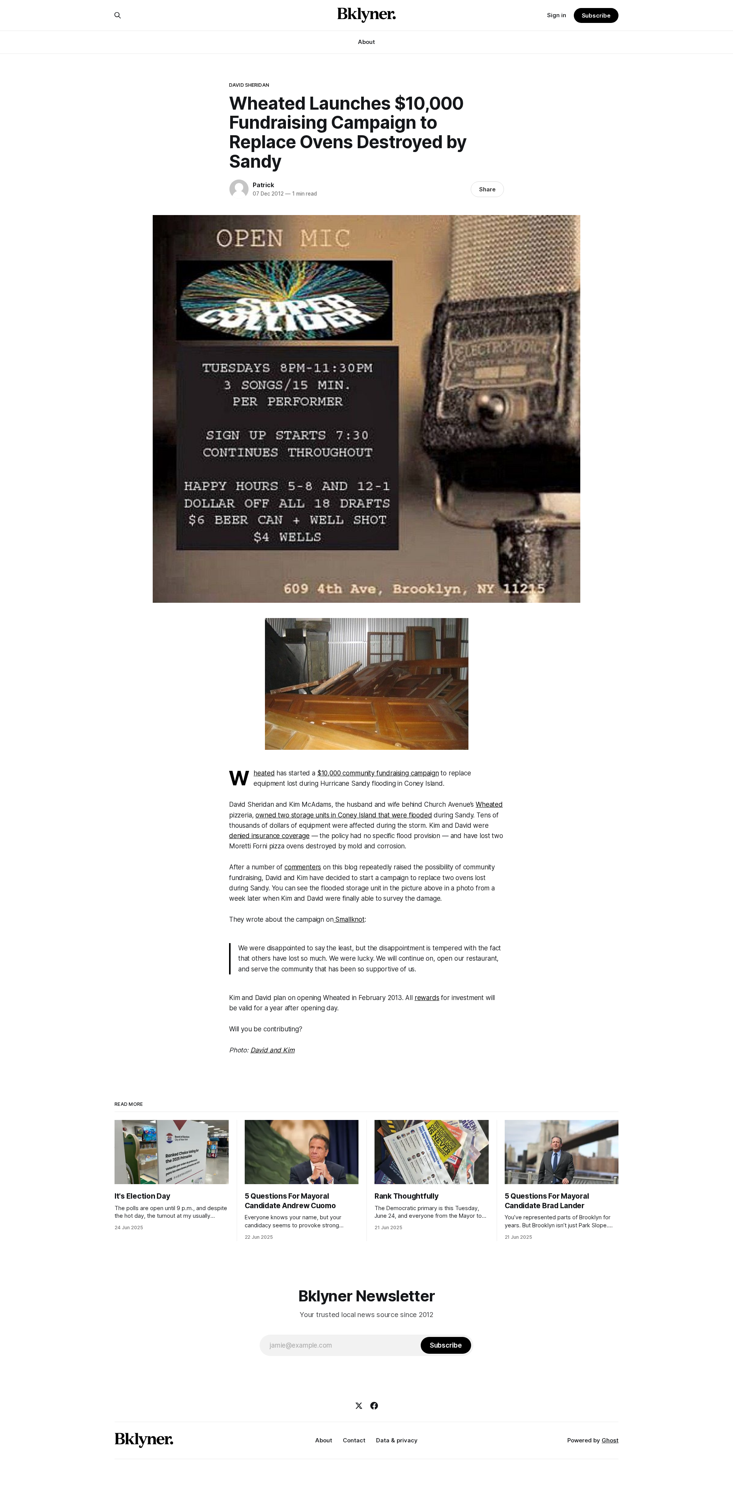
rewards (427, 998)
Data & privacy (397, 1440)
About (366, 41)
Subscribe (596, 15)
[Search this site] (117, 15)
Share (487, 189)
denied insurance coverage (269, 836)
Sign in (556, 15)
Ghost (610, 1440)
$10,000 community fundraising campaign (378, 773)
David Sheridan (249, 85)
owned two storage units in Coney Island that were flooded (343, 815)
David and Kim (272, 1050)
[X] (359, 1406)
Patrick (263, 185)
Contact (354, 1440)
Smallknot (349, 919)
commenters (302, 867)
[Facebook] (374, 1406)
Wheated (263, 773)
